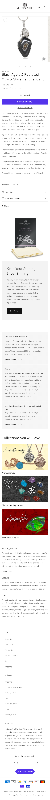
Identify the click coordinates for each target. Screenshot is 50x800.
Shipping (4, 88)
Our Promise (7, 571)
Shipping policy (38, 795)
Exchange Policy (11, 693)
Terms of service (26, 795)
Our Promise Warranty (13, 687)
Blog (6, 661)
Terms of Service (11, 704)
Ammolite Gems (9, 537)
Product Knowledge (12, 656)
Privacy (7, 709)
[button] (5, 6)
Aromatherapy (8, 473)
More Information (12, 424)
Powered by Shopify (29, 791)
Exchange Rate (10, 715)
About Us (8, 639)
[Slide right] (30, 66)
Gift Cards (9, 650)
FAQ (6, 698)
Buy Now (14, 311)
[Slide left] (19, 66)
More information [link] (12, 359)
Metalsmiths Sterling (15, 791)
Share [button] (6, 206)
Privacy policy (13, 795)
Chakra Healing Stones (12, 505)
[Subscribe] (37, 763)
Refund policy (41, 791)
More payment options (25, 107)
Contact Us (9, 644)
